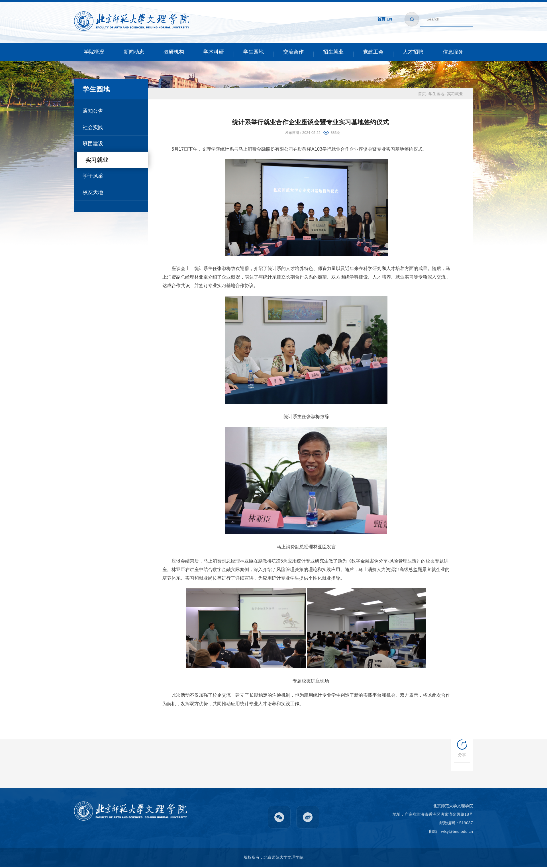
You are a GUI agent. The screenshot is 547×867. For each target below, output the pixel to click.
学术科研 (213, 52)
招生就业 (333, 52)
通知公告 (93, 111)
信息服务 (453, 52)
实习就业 (96, 160)
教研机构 (174, 52)
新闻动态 (134, 52)
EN (389, 19)
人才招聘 (413, 52)
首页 (381, 19)
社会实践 (93, 127)
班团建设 (93, 143)
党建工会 (373, 52)
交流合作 (293, 52)
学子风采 (93, 176)
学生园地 (253, 52)
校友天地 (93, 192)
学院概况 (94, 52)
